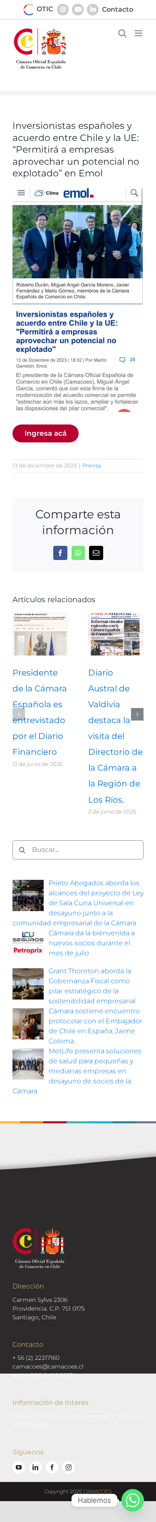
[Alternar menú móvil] (139, 33)
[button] (18, 714)
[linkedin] (35, 1467)
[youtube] (18, 1467)
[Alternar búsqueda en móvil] (122, 33)
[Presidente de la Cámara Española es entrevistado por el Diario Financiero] (40, 617)
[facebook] (52, 1467)
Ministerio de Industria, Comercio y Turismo (76, 1416)
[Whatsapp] (132, 1500)
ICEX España (30, 1425)
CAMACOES (97, 1491)
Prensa (91, 465)
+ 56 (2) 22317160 (35, 1357)
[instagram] (68, 1467)
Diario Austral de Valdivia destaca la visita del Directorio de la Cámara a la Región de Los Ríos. (115, 736)
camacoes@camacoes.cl (48, 1366)
